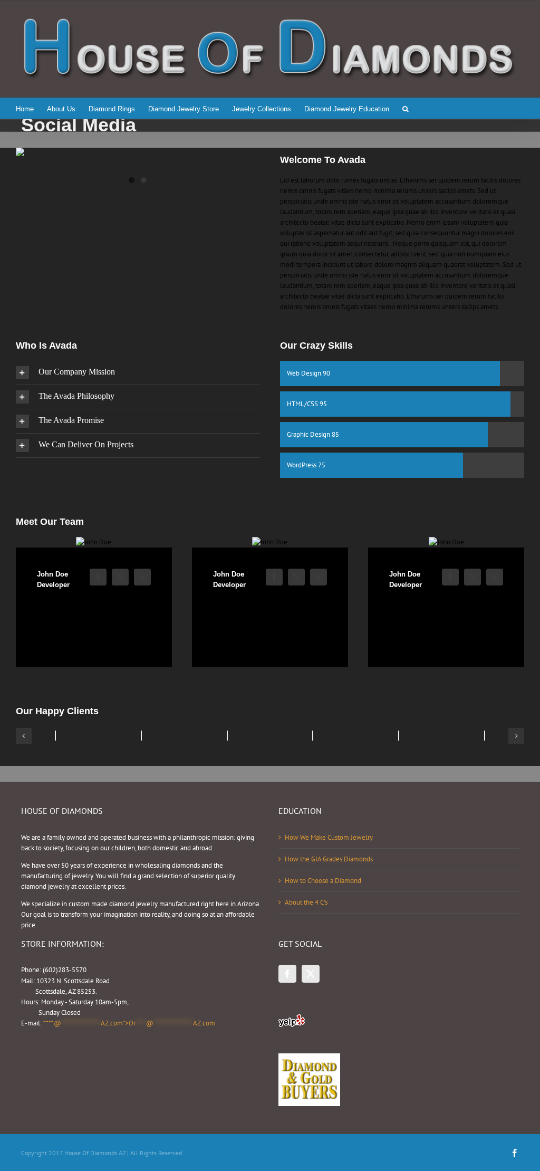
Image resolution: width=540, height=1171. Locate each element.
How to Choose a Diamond (323, 880)
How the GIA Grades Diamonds (329, 859)
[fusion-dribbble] (142, 577)
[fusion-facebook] (98, 577)
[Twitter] (311, 974)
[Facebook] (287, 974)
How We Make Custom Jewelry (329, 837)
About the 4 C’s (306, 902)
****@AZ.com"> (129, 1023)
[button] (405, 108)
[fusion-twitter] (120, 577)
